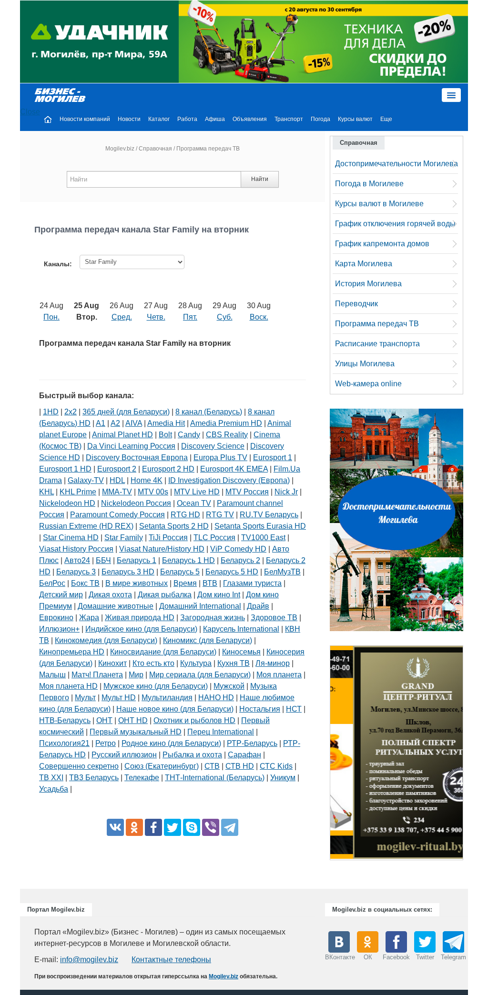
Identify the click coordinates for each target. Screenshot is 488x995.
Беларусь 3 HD (128, 572)
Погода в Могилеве (369, 184)
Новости (129, 119)
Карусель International (241, 629)
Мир (136, 675)
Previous (320, 755)
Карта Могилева (363, 264)
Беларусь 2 (240, 560)
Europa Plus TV (220, 457)
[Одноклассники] (134, 827)
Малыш (52, 675)
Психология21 (64, 743)
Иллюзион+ (59, 629)
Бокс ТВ (85, 583)
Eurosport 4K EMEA (234, 469)
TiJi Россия (168, 537)
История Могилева (368, 284)
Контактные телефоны (171, 959)
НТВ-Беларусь (65, 720)
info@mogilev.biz (89, 959)
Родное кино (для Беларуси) (171, 743)
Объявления (250, 119)
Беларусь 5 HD (231, 572)
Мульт (85, 697)
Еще (386, 119)
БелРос (52, 583)
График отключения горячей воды (395, 224)
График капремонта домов (382, 244)
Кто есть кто (153, 663)
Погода (320, 119)
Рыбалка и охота (192, 755)
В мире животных (136, 583)
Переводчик (356, 304)
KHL (46, 492)
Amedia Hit (166, 423)
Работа (187, 119)
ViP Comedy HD (238, 549)
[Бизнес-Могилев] (60, 94)
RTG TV (220, 515)
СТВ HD (239, 766)
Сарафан (244, 755)
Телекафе (141, 778)
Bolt (165, 435)
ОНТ (104, 720)
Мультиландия (167, 697)
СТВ (212, 766)
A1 (100, 423)
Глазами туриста (252, 583)
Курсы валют (355, 119)
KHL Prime (78, 492)
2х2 (70, 412)
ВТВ (210, 583)
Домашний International (200, 606)
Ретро (105, 743)
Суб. (225, 317)
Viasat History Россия (76, 549)
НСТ (294, 709)
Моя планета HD (68, 686)
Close (30, 112)
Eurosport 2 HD (168, 469)
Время (185, 583)
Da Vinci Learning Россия (131, 446)
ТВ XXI (51, 778)
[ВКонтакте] (115, 827)
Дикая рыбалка (165, 595)
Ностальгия (259, 709)
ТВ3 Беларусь (94, 778)
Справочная (155, 148)
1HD (51, 412)
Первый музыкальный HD (136, 732)
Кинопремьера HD (71, 652)
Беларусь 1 (136, 560)
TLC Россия (214, 537)
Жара (89, 617)
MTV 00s (153, 492)
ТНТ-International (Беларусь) (214, 778)
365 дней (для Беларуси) (126, 412)
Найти (259, 179)
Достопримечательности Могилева (396, 164)
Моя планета (279, 675)
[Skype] (191, 827)
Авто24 (77, 560)
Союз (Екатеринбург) (161, 766)
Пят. (190, 317)
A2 (115, 423)
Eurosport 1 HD (65, 469)
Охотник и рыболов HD (194, 720)
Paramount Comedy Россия (117, 515)
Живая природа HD (139, 617)
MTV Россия (247, 492)
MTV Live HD (197, 492)
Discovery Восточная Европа (137, 457)
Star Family (123, 537)
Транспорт (288, 119)
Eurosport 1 (272, 457)
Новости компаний (85, 119)
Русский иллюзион (124, 755)
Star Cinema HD (71, 537)
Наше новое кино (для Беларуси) (175, 709)
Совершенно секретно (79, 766)
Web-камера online (368, 384)
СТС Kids (276, 766)
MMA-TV (117, 492)
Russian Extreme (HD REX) (86, 526)
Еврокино (56, 617)
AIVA (133, 423)
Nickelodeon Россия (136, 503)
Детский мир (61, 595)
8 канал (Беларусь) (208, 412)
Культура (196, 663)
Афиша (215, 119)
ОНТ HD (133, 720)
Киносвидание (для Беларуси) (163, 652)
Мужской (229, 686)
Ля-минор (272, 663)
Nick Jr (286, 492)
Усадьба (53, 789)
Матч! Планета (97, 675)
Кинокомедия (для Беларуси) (106, 640)
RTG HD (185, 515)
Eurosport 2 (116, 469)
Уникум (282, 778)
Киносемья (241, 652)
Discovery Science (212, 446)
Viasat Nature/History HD (161, 549)
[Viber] (210, 827)
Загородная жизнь (212, 617)
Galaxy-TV (86, 480)
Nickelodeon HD (67, 503)
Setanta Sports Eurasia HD (260, 526)
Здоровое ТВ (274, 617)
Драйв (258, 606)
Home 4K (147, 480)
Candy (189, 435)
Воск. (259, 317)
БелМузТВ (282, 572)
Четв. (156, 317)
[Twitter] (172, 827)
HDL (117, 480)
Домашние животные (115, 606)
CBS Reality (227, 435)
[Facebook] (153, 827)
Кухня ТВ (233, 663)
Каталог (159, 119)
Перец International (220, 732)
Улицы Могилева (365, 364)
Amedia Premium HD (226, 423)
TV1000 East (263, 537)
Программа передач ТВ (377, 324)
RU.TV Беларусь (269, 515)
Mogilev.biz (119, 148)
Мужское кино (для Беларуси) (155, 686)
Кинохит (112, 663)
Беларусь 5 (180, 572)
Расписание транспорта (377, 344)
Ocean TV (194, 503)
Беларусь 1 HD (188, 560)
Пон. (51, 317)
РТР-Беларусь (252, 743)
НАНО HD (216, 697)
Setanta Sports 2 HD (174, 526)
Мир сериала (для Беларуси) (200, 675)
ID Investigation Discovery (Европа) (229, 480)
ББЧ (103, 560)
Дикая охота (110, 595)
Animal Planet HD (122, 435)
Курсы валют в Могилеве (379, 204)
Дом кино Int (218, 595)
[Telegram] (229, 827)
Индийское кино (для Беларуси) (141, 629)
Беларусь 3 (76, 572)
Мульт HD (119, 697)
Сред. (122, 317)
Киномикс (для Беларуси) (207, 640)
